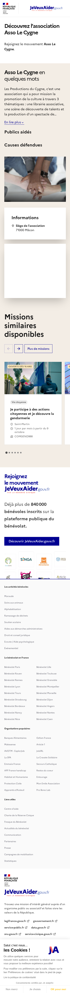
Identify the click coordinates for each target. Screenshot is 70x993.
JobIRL (39, 751)
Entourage (41, 777)
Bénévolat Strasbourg (15, 699)
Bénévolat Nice (12, 719)
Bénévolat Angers (45, 706)
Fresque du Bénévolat (15, 822)
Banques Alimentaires (15, 738)
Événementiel (11, 648)
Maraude (9, 596)
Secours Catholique (46, 764)
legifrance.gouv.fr (15, 921)
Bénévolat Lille (43, 667)
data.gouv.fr (38, 928)
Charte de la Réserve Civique (19, 815)
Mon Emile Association (48, 783)
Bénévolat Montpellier (47, 686)
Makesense (10, 744)
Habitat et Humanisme (16, 777)
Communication (12, 835)
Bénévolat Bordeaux (14, 706)
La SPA (7, 757)
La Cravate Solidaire (46, 757)
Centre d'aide (11, 809)
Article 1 (40, 744)
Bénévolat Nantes (45, 712)
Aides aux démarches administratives (23, 628)
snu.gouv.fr (11, 934)
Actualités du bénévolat (16, 828)
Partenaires (10, 841)
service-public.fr (14, 928)
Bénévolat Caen (44, 719)
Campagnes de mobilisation (18, 854)
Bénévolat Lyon (12, 686)
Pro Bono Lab (43, 790)
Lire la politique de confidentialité (20, 977)
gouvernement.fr (43, 921)
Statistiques (10, 861)
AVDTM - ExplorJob (14, 751)
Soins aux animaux (13, 602)
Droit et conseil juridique (17, 635)
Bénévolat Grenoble (46, 680)
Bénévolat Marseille (46, 693)
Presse (7, 848)
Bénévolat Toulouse (46, 673)
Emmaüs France (12, 764)
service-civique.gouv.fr (38, 934)
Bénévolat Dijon (44, 699)
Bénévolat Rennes (13, 680)
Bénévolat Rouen (13, 673)
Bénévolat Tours (12, 693)
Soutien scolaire (12, 622)
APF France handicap (15, 770)
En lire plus (12, 122)
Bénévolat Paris (12, 667)
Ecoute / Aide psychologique (19, 641)
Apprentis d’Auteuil (14, 790)
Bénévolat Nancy (13, 712)
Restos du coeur (44, 770)
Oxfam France (43, 738)
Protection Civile (13, 783)
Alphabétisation (12, 609)
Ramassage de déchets (16, 615)
